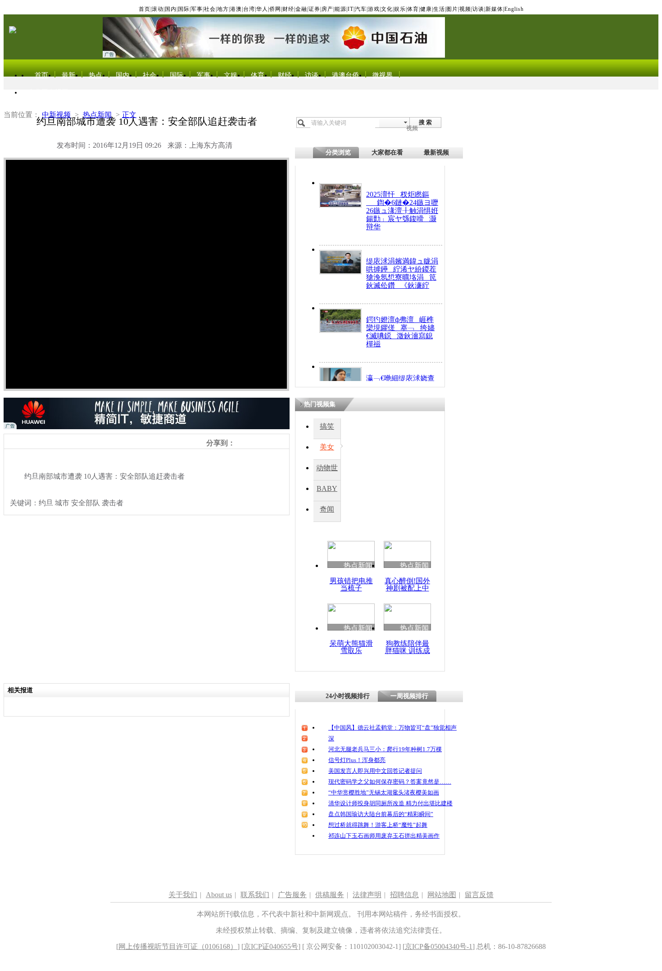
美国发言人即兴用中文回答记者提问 (375, 770)
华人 (262, 9)
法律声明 (367, 894)
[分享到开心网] (279, 443)
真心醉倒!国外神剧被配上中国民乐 (407, 588)
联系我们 (254, 894)
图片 (452, 9)
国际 (184, 9)
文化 (387, 9)
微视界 (382, 75)
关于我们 (182, 894)
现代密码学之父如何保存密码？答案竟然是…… (389, 781)
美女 (327, 447)
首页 (144, 9)
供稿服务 (329, 894)
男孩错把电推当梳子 (351, 584)
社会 (210, 9)
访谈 (478, 9)
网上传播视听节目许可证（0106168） (177, 946)
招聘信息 (404, 894)
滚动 (157, 9)
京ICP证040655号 (271, 946)
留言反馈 (479, 894)
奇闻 (327, 509)
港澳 (236, 9)
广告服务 (292, 894)
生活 (439, 9)
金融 (301, 9)
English (514, 9)
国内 (171, 9)
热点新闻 (97, 114)
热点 (95, 75)
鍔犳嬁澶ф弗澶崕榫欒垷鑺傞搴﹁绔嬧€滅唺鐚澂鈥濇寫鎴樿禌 (400, 332)
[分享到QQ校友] (269, 443)
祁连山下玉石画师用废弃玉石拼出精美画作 (384, 835)
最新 (68, 75)
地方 (223, 9)
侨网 (275, 9)
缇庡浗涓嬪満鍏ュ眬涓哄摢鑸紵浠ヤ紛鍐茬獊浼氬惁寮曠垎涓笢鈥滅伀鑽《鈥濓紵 (402, 273)
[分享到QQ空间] (249, 443)
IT (351, 9)
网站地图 (441, 894)
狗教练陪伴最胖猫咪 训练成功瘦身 (407, 651)
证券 (314, 9)
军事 (197, 9)
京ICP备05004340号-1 (438, 946)
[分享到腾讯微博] (259, 443)
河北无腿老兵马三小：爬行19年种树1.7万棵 (385, 749)
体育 (413, 9)
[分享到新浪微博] (239, 443)
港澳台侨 (345, 75)
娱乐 (400, 9)
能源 (340, 9)
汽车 (361, 9)
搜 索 (425, 122)
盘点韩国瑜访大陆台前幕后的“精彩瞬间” (380, 814)
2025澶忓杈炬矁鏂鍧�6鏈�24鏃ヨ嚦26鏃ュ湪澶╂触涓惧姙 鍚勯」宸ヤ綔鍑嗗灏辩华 (402, 211)
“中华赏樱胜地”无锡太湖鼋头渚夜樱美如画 (383, 792)
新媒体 (494, 9)
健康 (426, 9)
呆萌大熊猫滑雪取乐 (351, 647)
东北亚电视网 (48, 92)
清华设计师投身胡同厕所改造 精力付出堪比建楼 (390, 803)
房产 (327, 9)
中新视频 (56, 114)
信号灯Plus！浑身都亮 (356, 760)
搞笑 (327, 426)
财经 (288, 9)
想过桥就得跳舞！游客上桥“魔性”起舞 (377, 824)
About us (219, 894)
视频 (465, 9)
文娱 (230, 75)
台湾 (249, 9)
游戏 (374, 9)
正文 (129, 114)
